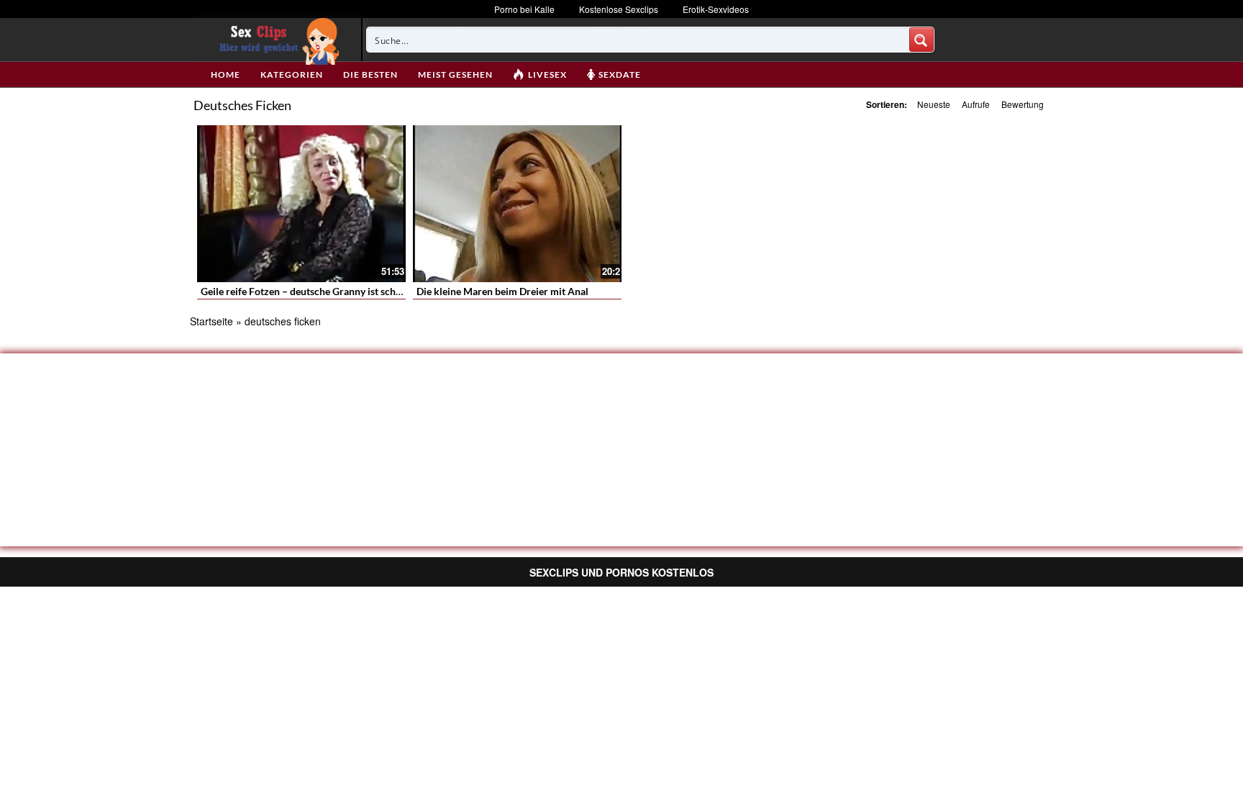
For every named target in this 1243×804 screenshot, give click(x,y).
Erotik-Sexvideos (716, 9)
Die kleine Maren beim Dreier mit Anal (502, 291)
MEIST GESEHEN (455, 74)
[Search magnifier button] (921, 39)
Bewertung (1022, 104)
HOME (225, 74)
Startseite (211, 321)
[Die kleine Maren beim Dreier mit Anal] (517, 203)
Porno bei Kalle (524, 9)
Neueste (933, 104)
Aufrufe (976, 104)
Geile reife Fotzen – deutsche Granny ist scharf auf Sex (322, 291)
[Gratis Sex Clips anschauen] (276, 39)
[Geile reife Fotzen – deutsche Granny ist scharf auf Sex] (301, 203)
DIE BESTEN (370, 74)
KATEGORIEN (291, 74)
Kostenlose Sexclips (618, 9)
